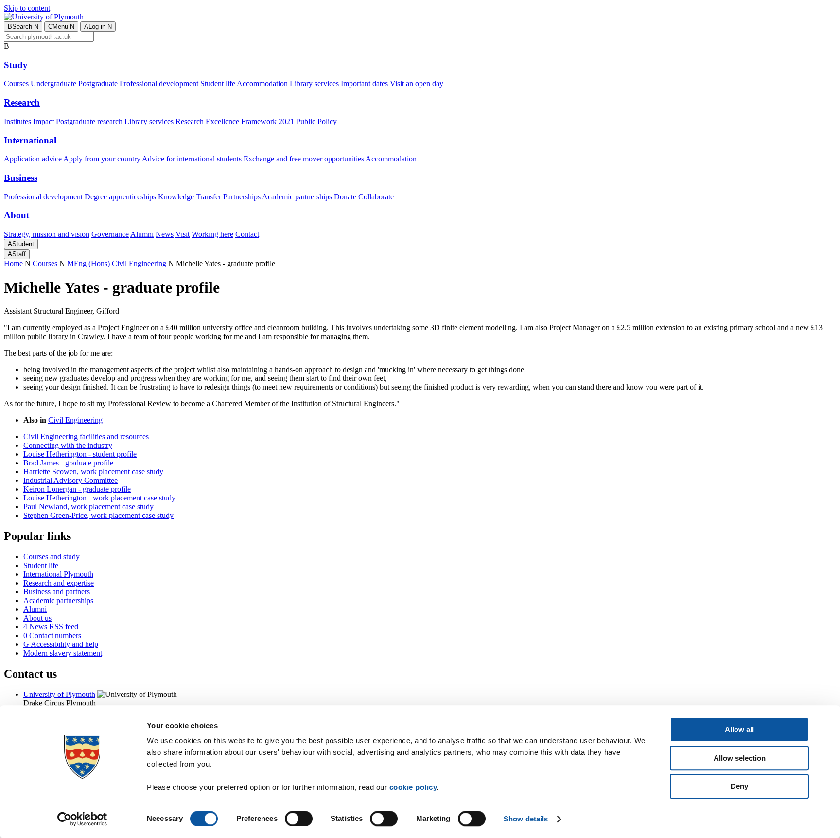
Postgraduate (98, 83)
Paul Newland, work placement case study (88, 506)
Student (21, 244)
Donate (345, 197)
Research (22, 102)
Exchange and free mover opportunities (304, 159)
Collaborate (376, 197)
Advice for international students (192, 159)
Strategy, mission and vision (46, 234)
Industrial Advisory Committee (70, 480)
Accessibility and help (60, 644)
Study (16, 65)
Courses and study (51, 557)
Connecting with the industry (67, 445)
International (30, 140)
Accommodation (262, 83)
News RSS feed (50, 627)
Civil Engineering (75, 420)
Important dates (364, 83)
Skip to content (27, 8)
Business (20, 178)
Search (23, 26)
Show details (526, 819)
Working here (212, 234)
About (16, 215)
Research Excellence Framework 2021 (234, 121)
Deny (739, 786)
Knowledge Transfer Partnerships (209, 197)
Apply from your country (101, 159)
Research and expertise (58, 583)
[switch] (299, 818)
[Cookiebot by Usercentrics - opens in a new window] (82, 819)
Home (13, 263)
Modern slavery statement (62, 653)
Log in (98, 26)
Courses (16, 83)
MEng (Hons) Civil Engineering (116, 263)
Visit (182, 234)
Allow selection (740, 758)
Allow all (739, 729)
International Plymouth (58, 574)
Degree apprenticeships (120, 197)
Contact (247, 234)
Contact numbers (52, 635)
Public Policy (316, 121)
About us (37, 618)
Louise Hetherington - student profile (80, 454)
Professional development (159, 83)
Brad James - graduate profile (68, 463)
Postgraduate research (89, 121)
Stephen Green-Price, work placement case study (98, 515)
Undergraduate (53, 83)
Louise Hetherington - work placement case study (99, 498)
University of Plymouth (59, 694)
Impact (43, 121)
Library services (314, 83)
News (165, 234)
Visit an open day (416, 83)
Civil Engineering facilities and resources (86, 436)
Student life (217, 83)
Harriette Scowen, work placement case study (93, 471)
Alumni (142, 234)
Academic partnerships (297, 197)
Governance (110, 234)
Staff (17, 254)
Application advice (33, 159)
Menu (61, 26)
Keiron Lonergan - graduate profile (77, 489)
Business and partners (56, 592)
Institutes (17, 121)
